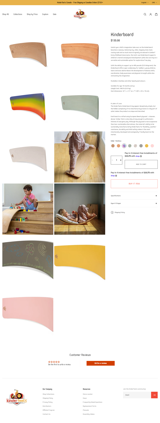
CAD (153, 3)
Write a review (101, 363)
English (143, 3)
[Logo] (80, 14)
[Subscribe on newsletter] (154, 395)
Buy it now (134, 184)
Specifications (116, 196)
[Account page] (150, 14)
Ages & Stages (116, 203)
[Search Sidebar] (145, 14)
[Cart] (156, 14)
